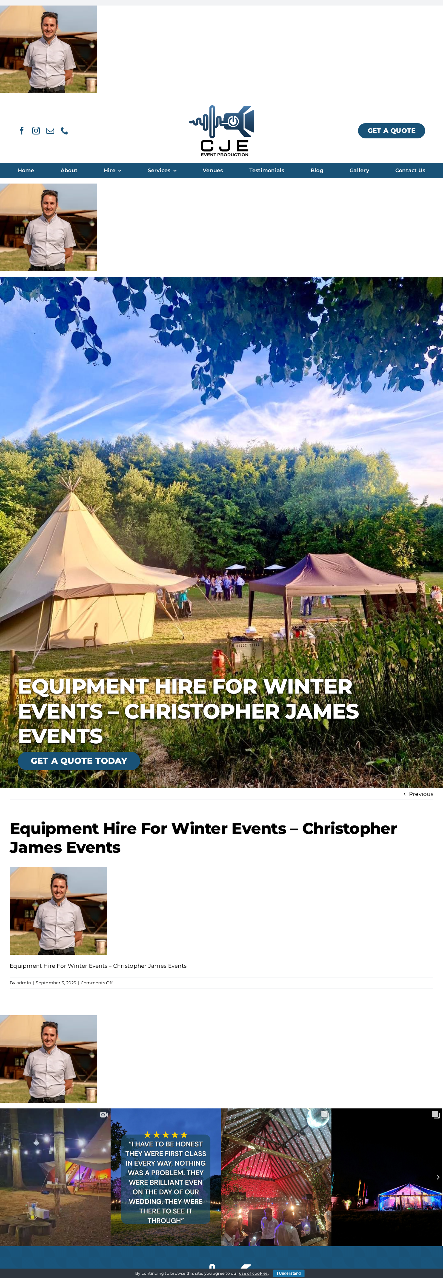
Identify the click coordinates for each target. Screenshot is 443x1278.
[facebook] (22, 130)
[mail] (50, 130)
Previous (421, 794)
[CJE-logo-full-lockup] (221, 108)
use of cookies (253, 1273)
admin (24, 982)
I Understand (289, 1273)
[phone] (64, 130)
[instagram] (36, 130)
